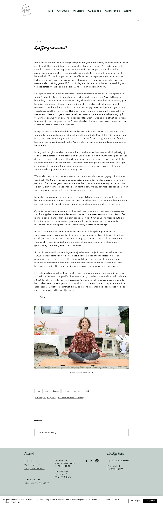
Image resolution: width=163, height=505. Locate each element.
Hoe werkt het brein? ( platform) (71, 397)
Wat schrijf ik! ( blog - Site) (45, 397)
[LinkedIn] (97, 460)
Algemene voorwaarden (118, 460)
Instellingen (135, 500)
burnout (77, 391)
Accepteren (150, 500)
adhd (87, 391)
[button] (63, 11)
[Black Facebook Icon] (86, 460)
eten (38, 391)
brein (46, 391)
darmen (56, 391)
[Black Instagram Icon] (91, 460)
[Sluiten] (159, 500)
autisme (66, 391)
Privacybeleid (15, 502)
